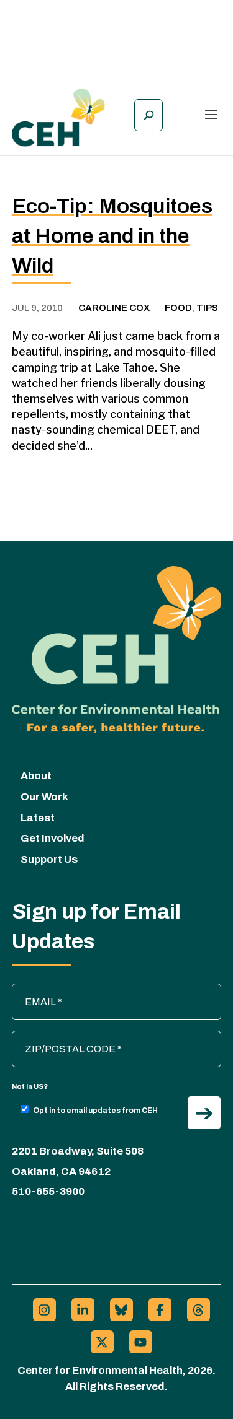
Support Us (49, 859)
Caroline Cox (114, 308)
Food (178, 308)
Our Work (44, 797)
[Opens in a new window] (44, 1309)
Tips (207, 308)
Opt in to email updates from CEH (95, 1110)
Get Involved (53, 838)
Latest (38, 818)
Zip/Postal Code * (56, 1037)
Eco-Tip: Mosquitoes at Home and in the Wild (112, 235)
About (36, 776)
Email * (33, 989)
